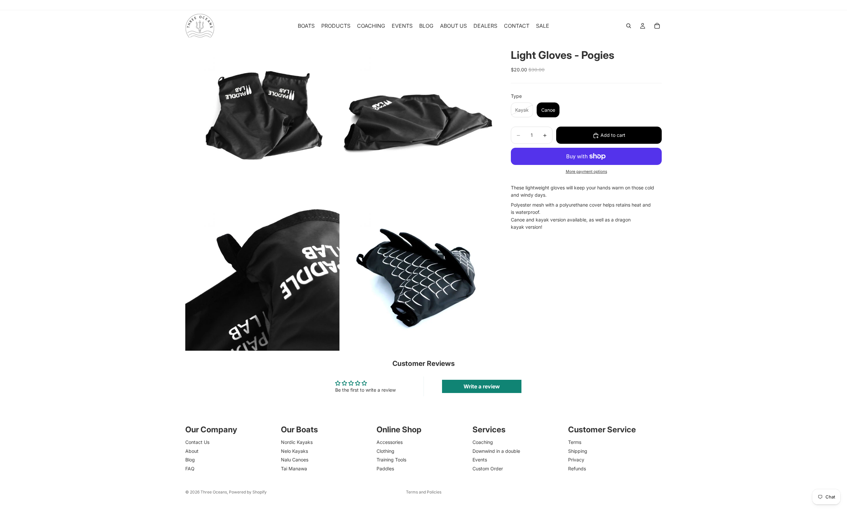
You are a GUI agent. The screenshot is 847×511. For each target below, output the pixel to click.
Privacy (576, 459)
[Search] (628, 26)
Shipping (577, 451)
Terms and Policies (423, 492)
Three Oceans (214, 492)
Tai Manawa (294, 468)
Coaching (482, 442)
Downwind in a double (496, 451)
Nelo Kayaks (294, 451)
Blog (190, 459)
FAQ (190, 468)
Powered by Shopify (248, 492)
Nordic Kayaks (297, 442)
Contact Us (197, 442)
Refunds (577, 468)
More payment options (586, 172)
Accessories (390, 442)
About (192, 451)
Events (479, 459)
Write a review (482, 386)
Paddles (385, 468)
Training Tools (391, 459)
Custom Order (487, 468)
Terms (574, 442)
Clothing (385, 451)
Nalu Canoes (294, 459)
